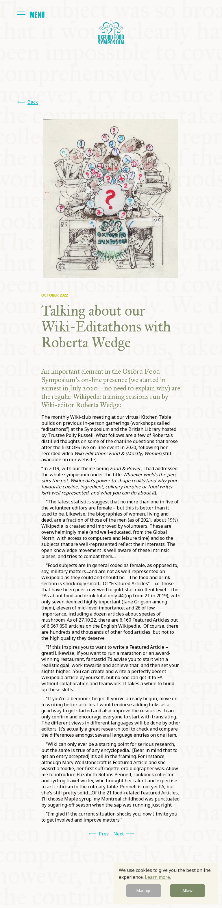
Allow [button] (187, 890)
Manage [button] (143, 890)
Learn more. (158, 877)
